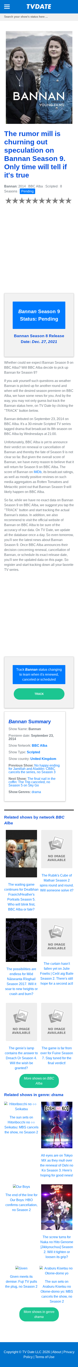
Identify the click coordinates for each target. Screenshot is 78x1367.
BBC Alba (39, 745)
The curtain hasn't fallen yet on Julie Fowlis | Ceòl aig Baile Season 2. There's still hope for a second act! (56, 973)
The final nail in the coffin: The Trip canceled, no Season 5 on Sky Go (32, 782)
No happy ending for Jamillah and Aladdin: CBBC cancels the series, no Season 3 (34, 769)
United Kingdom (43, 759)
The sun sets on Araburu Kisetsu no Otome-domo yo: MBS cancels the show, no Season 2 (57, 1291)
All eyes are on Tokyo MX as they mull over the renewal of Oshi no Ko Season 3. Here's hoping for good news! (56, 1165)
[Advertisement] (39, 251)
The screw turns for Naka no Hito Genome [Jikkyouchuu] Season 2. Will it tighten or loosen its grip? (56, 1247)
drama (36, 792)
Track (39, 694)
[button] (7, 7)
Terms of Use (44, 1357)
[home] (39, 8)
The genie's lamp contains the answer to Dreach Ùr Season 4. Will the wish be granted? (21, 1058)
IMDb (38, 472)
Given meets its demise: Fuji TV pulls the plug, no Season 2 (21, 1281)
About (56, 1352)
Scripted (33, 752)
